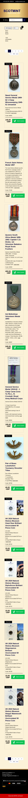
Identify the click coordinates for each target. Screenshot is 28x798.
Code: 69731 (8, 606)
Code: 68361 (8, 420)
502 (14, 53)
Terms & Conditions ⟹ (8, 772)
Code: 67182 (8, 190)
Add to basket (20, 121)
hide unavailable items (6, 39)
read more (14, 113)
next (17, 53)
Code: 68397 (8, 342)
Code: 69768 (8, 483)
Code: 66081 (8, 115)
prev (6, 51)
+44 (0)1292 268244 (8, 1)
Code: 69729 (8, 737)
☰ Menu (5, 20)
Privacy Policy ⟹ (7, 774)
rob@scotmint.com (20, 1)
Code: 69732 (8, 544)
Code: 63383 (8, 267)
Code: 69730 (8, 671)
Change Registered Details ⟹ (10, 775)
